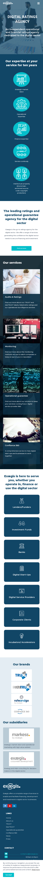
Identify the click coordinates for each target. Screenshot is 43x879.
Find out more (21, 248)
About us (9, 821)
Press (8, 839)
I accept (8, 875)
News (8, 836)
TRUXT (9, 824)
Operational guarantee (15, 830)
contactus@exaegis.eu (29, 854)
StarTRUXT (10, 827)
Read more (36, 870)
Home (8, 818)
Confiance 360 (11, 833)
